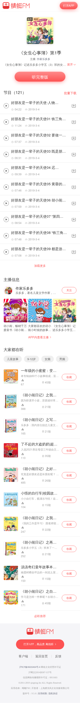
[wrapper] (40, 357)
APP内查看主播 (38, 337)
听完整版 (40, 77)
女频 (47, 359)
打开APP (68, 5)
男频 (62, 359)
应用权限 (42, 693)
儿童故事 (12, 359)
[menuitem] (71, 64)
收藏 (69, 377)
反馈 (58, 656)
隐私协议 (53, 693)
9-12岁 (31, 359)
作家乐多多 (43, 59)
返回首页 (41, 656)
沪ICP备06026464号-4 (29, 667)
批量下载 (70, 93)
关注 (69, 290)
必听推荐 (40, 616)
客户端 (23, 656)
